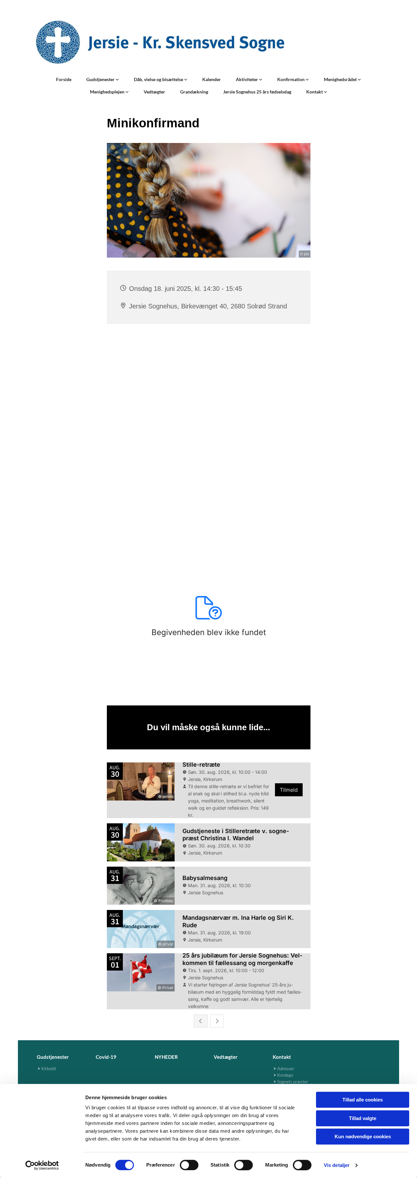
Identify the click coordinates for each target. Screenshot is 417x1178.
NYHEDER (166, 1057)
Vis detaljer (337, 1165)
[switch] (189, 1165)
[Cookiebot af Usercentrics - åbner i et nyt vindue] (42, 1165)
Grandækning (194, 91)
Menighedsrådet (341, 79)
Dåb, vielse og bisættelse (159, 79)
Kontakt (315, 91)
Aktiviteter (247, 79)
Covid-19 (106, 1057)
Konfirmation (291, 79)
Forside (63, 79)
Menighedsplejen (107, 91)
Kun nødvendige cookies (363, 1136)
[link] (102, 79)
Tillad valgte (362, 1118)
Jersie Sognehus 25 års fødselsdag (257, 91)
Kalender (211, 79)
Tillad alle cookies (362, 1099)
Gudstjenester (101, 79)
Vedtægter (154, 91)
